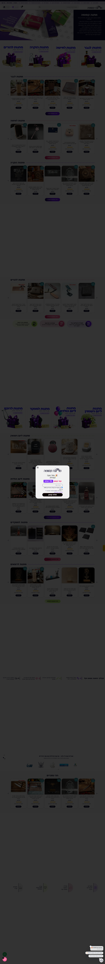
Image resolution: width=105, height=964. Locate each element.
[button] (37, 467)
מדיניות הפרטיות (58, 492)
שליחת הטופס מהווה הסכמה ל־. (54, 491)
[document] (52, 482)
